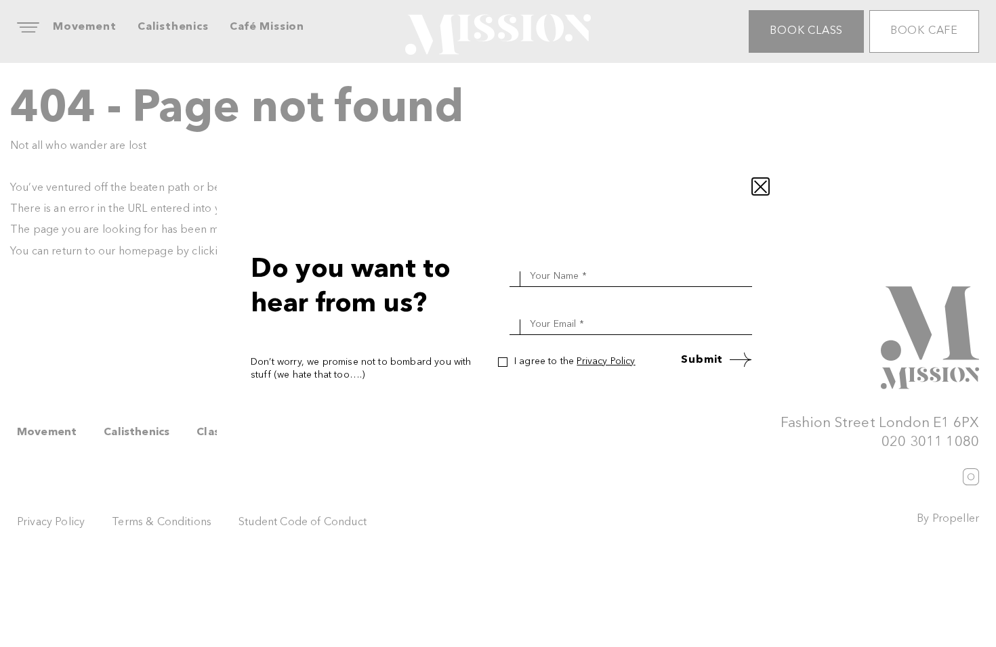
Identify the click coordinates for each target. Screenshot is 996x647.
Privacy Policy (606, 361)
